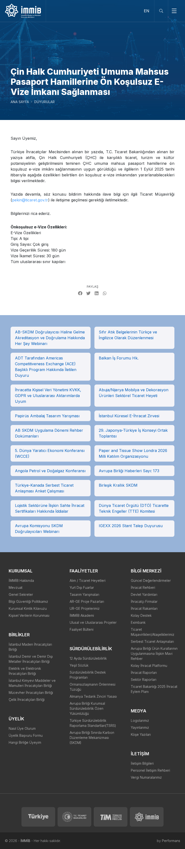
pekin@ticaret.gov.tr (30, 200)
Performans (171, 841)
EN (146, 10)
